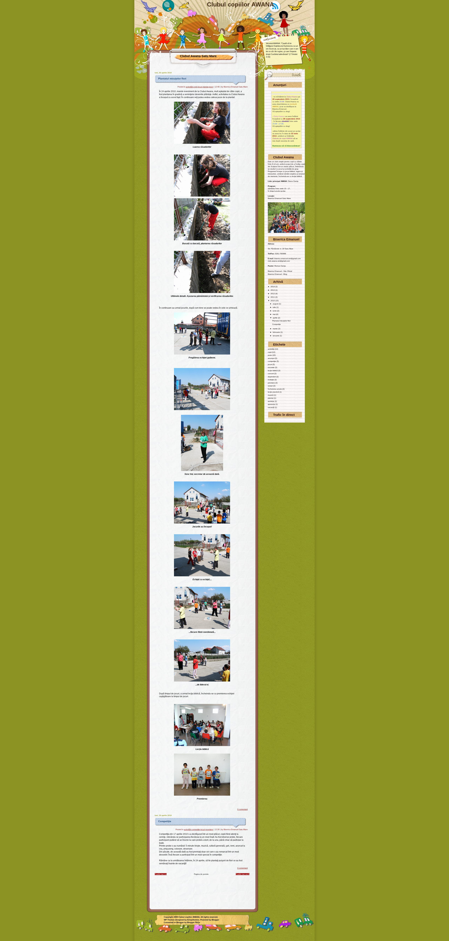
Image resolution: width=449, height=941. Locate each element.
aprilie (275, 318)
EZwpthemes (193, 920)
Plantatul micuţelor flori (172, 78)
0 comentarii (242, 809)
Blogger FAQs (193, 922)
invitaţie (271, 380)
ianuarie (276, 336)
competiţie (195, 829)
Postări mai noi (161, 874)
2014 (273, 287)
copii (195, 87)
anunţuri (271, 358)
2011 (273, 297)
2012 (273, 294)
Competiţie (164, 821)
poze (211, 87)
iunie (275, 311)
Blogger (215, 920)
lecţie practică (273, 392)
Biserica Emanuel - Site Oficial (280, 271)
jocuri (200, 87)
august (276, 304)
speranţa (271, 404)
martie (275, 329)
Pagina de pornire (201, 874)
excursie (271, 367)
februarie (276, 332)
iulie (274, 307)
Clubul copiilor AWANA (240, 4)
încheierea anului (275, 389)
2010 (273, 301)
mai (274, 314)
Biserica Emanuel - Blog (277, 274)
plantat (205, 87)
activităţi (189, 87)
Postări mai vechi (242, 874)
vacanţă (271, 407)
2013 (273, 290)
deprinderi (272, 377)
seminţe (271, 401)
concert (271, 374)
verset (270, 386)
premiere (209, 829)
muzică (270, 395)
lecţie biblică (273, 371)
